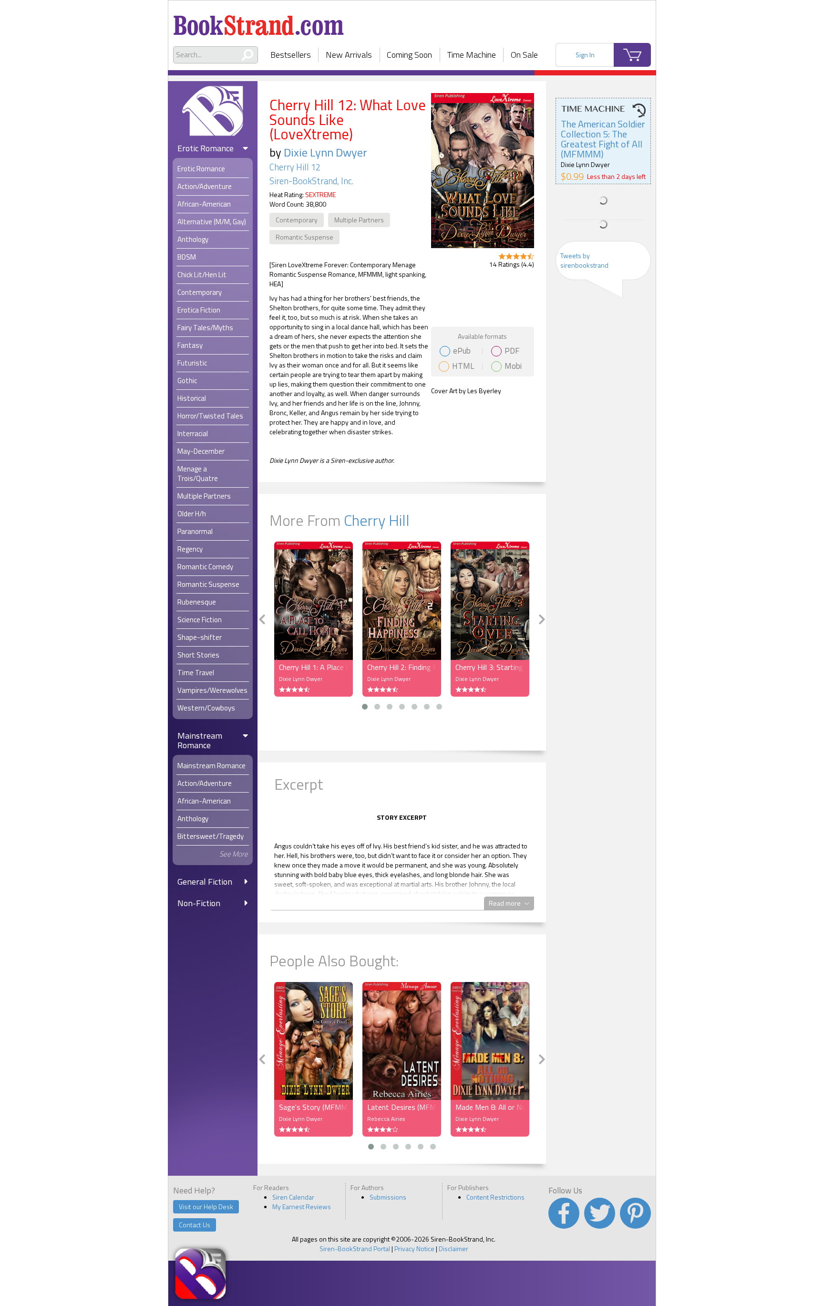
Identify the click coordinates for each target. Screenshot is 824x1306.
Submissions (388, 1197)
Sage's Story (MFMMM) (313, 1107)
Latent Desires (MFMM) (401, 1107)
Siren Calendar (293, 1197)
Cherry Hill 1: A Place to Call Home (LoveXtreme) (313, 667)
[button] (365, 706)
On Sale (524, 54)
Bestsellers (290, 54)
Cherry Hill (377, 520)
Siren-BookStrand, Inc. (311, 181)
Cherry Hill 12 (294, 167)
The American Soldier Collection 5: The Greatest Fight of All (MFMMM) (603, 138)
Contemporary (297, 220)
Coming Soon (409, 54)
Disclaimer (453, 1248)
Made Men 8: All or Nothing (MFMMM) (490, 1107)
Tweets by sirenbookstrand (584, 260)
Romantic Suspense (304, 237)
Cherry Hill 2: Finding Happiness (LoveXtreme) (401, 667)
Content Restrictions (495, 1197)
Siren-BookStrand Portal (354, 1248)
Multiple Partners (359, 220)
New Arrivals (349, 54)
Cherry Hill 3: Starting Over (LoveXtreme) (490, 667)
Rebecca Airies (386, 1118)
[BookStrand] (258, 21)
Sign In (585, 55)
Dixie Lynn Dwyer (325, 152)
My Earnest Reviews (301, 1207)
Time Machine (471, 54)
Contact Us (194, 1225)
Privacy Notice (414, 1248)
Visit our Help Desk (206, 1207)
